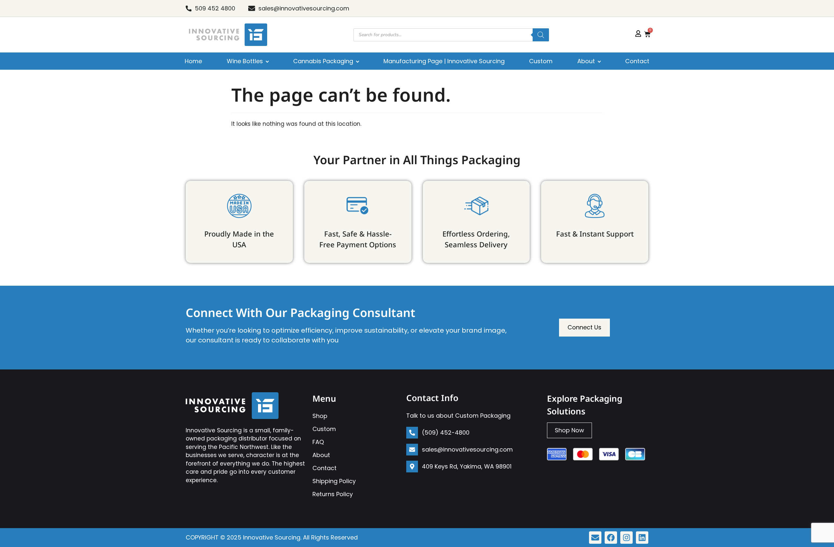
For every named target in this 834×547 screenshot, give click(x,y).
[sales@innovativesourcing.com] (251, 8)
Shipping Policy (334, 481)
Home (193, 61)
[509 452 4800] (189, 8)
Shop (319, 416)
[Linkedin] (642, 537)
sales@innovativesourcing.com (303, 8)
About (586, 61)
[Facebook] (611, 537)
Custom (541, 61)
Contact (637, 61)
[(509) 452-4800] (412, 433)
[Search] (541, 34)
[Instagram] (626, 537)
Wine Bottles (245, 61)
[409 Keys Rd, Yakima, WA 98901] (412, 466)
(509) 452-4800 (445, 432)
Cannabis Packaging (323, 61)
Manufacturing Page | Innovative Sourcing (444, 61)
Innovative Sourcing (271, 537)
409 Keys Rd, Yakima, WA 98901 (466, 466)
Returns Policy (332, 494)
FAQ (318, 442)
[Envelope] (595, 537)
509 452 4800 (215, 8)
